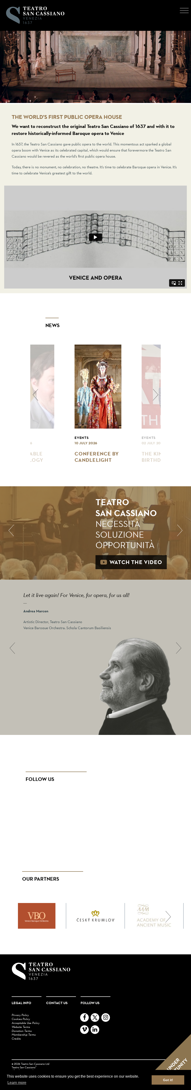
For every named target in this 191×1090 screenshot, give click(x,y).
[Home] (34, 15)
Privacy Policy (20, 1015)
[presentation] (35, 395)
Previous (8, 530)
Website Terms (21, 1027)
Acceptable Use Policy (26, 1023)
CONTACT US (57, 1003)
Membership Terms (24, 1034)
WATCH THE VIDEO (135, 562)
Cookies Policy (21, 1019)
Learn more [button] (16, 1083)
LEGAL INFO (21, 1003)
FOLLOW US (90, 1003)
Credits (16, 1038)
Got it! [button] (168, 1080)
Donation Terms (22, 1031)
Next (183, 530)
